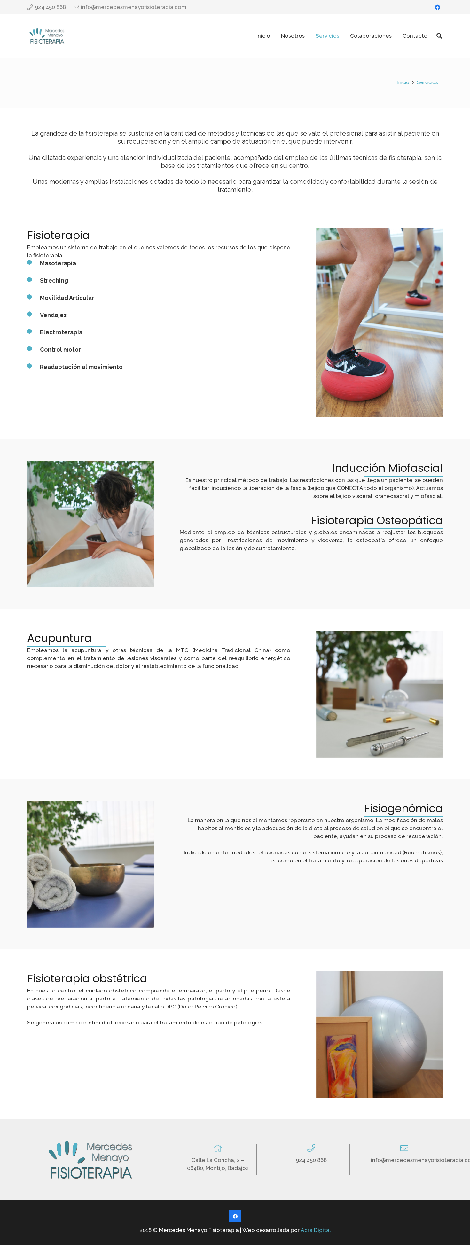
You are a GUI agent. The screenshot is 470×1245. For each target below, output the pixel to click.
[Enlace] (47, 36)
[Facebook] (437, 7)
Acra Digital (316, 1230)
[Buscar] (439, 36)
